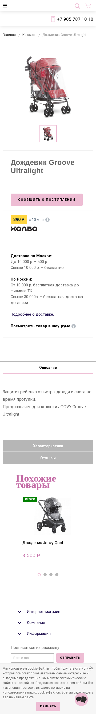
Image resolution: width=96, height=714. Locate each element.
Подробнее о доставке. (32, 314)
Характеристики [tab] (48, 446)
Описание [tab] (48, 367)
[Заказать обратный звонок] (81, 699)
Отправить (70, 657)
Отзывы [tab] (48, 458)
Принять (48, 706)
